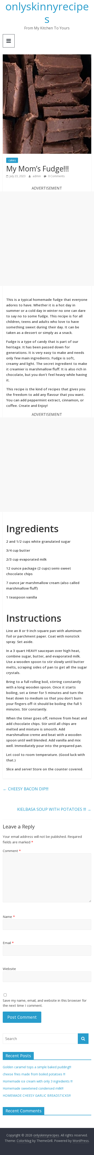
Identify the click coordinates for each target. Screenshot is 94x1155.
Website (9, 968)
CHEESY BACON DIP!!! (25, 788)
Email (8, 942)
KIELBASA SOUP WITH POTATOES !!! (54, 809)
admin (37, 176)
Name (9, 916)
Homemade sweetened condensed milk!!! (33, 1088)
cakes (12, 160)
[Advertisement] (47, 238)
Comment (12, 850)
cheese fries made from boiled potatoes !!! (34, 1074)
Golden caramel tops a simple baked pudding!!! (37, 1067)
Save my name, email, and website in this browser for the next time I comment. (45, 1003)
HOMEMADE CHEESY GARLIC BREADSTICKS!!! (37, 1095)
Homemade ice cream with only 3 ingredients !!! (38, 1081)
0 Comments (56, 176)
